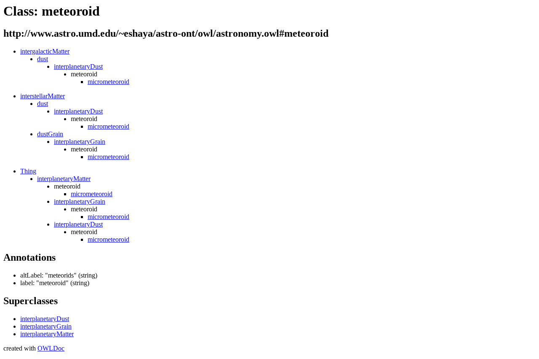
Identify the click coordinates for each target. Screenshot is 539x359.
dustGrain (50, 134)
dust (42, 58)
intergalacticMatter (44, 51)
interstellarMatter (42, 96)
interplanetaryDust (78, 66)
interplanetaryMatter (64, 178)
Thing (28, 171)
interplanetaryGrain (79, 141)
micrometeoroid (108, 81)
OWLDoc (50, 348)
